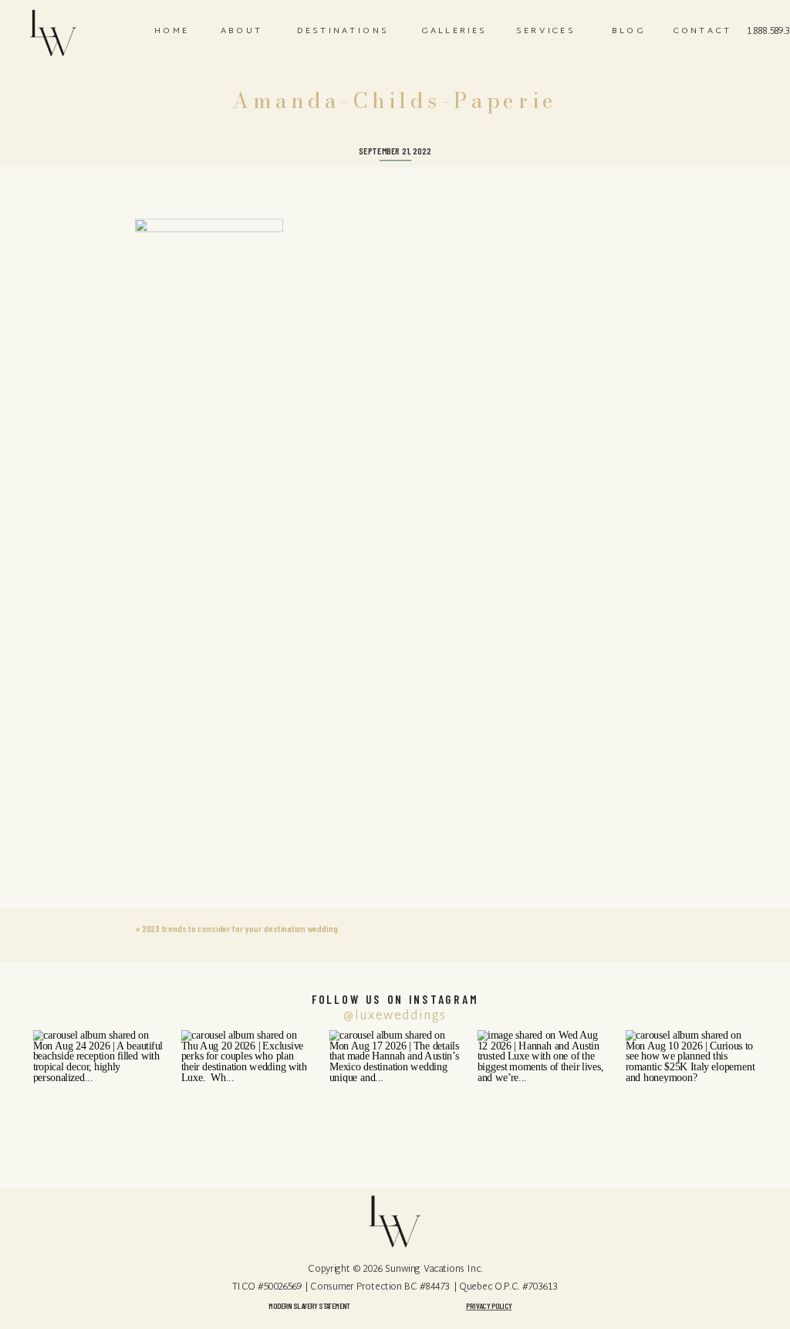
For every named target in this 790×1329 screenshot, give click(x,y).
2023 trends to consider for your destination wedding (239, 928)
